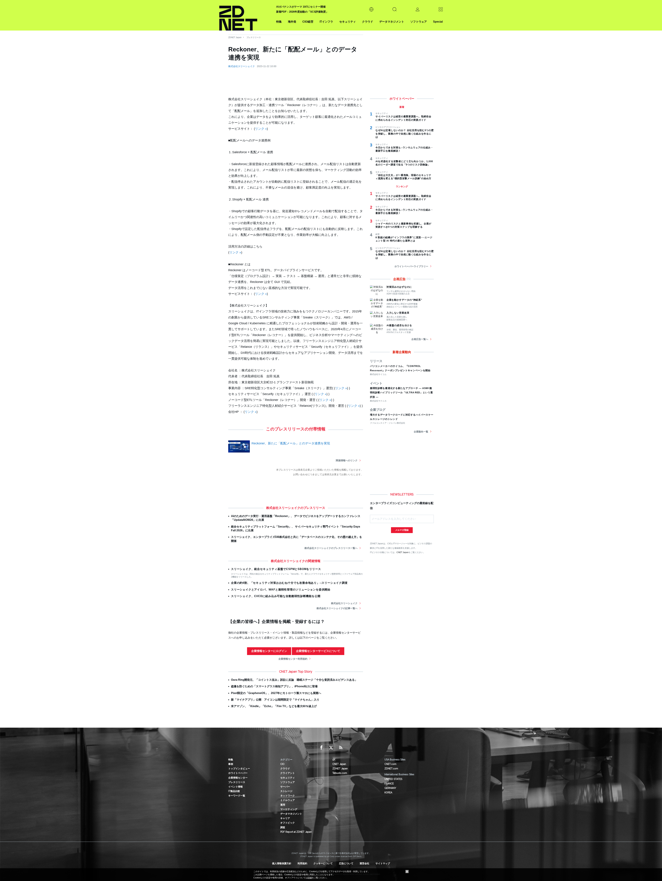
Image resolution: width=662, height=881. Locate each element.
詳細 (310, 878)
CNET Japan (403, 552)
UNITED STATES (393, 779)
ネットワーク (287, 795)
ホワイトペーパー (238, 773)
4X (333, 759)
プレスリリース (253, 37)
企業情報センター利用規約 (292, 658)
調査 (282, 827)
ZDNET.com (391, 768)
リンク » (261, 128)
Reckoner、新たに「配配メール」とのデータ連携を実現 (291, 443)
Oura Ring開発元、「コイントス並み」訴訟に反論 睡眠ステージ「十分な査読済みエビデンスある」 (294, 679)
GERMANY (390, 788)
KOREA (388, 792)
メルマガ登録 (402, 530)
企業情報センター (238, 777)
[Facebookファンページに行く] (321, 747)
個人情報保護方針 (281, 863)
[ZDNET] (245, 15)
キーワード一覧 (236, 795)
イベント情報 (235, 786)
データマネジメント (391, 21)
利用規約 (302, 863)
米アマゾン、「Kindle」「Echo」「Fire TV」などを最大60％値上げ (274, 706)
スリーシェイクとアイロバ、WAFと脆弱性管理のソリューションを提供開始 (280, 589)
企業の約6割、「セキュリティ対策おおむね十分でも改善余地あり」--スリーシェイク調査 (289, 582)
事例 (230, 764)
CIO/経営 (307, 21)
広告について (346, 863)
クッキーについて (323, 863)
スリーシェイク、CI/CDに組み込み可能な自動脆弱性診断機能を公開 (275, 596)
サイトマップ (382, 863)
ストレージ (286, 791)
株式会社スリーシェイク (241, 66)
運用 (282, 804)
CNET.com (390, 764)
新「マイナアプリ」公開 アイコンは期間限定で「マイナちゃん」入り (275, 699)
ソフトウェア (418, 21)
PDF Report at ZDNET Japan (296, 831)
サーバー (285, 786)
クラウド (367, 21)
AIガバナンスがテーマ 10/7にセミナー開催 (301, 6)
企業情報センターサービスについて (318, 650)
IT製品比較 (234, 791)
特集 (279, 21)
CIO (282, 764)
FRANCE (389, 783)
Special (438, 21)
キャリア (285, 818)
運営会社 (364, 863)
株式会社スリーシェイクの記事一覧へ (337, 608)
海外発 (292, 21)
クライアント (287, 773)
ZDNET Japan (235, 37)
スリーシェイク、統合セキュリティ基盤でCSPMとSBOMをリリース (276, 569)
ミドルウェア (287, 800)
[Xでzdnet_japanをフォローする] (331, 747)
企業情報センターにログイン (269, 650)
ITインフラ (326, 21)
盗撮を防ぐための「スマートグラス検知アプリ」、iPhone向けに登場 (274, 686)
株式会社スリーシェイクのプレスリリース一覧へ (331, 548)
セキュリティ (347, 21)
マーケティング (288, 809)
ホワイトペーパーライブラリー (411, 266)
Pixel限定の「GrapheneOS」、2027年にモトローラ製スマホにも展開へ (276, 693)
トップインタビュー (239, 768)
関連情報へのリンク (347, 460)
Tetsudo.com (339, 773)
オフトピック (287, 822)
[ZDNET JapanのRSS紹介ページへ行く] (340, 747)
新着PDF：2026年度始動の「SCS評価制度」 (302, 11)
